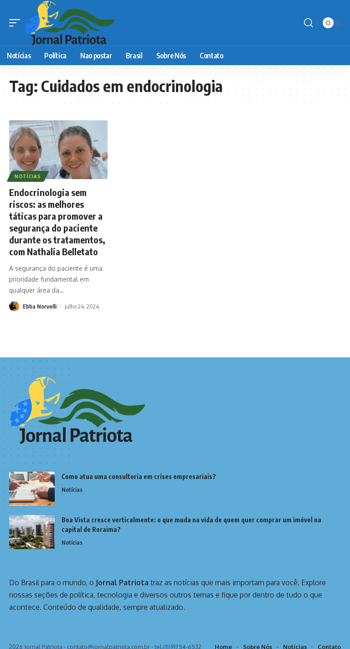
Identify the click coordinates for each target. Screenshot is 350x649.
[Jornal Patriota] (70, 23)
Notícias (28, 176)
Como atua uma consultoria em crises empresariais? (139, 476)
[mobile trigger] (17, 23)
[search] (308, 23)
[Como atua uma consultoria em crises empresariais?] (32, 489)
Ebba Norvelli (40, 306)
